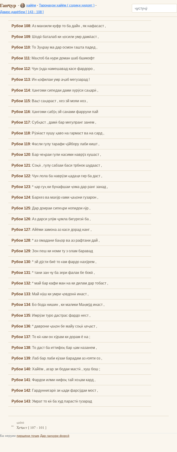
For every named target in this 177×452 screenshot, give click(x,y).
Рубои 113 (21, 79)
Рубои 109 (21, 36)
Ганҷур (8, 5)
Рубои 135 (21, 315)
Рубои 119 (21, 144)
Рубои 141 (21, 379)
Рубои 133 (21, 294)
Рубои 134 (21, 304)
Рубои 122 (21, 176)
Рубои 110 (21, 47)
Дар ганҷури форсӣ (54, 436)
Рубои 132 (21, 283)
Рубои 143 (21, 401)
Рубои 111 (21, 58)
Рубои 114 (21, 90)
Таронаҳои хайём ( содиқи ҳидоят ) (66, 5)
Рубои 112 (21, 68)
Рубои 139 (21, 358)
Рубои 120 (21, 154)
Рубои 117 (21, 122)
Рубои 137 (21, 336)
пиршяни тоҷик (28, 436)
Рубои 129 (21, 251)
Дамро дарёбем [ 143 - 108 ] (22, 12)
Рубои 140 (21, 369)
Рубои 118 (21, 133)
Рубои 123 (21, 186)
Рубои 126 (21, 219)
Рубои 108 (21, 25)
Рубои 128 (21, 240)
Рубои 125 (21, 208)
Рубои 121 (21, 165)
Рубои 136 (21, 326)
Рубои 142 (21, 390)
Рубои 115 (21, 101)
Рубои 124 (21, 197)
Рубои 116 (21, 111)
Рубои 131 (21, 272)
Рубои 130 (21, 261)
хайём (31, 5)
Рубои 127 (21, 229)
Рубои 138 (21, 347)
